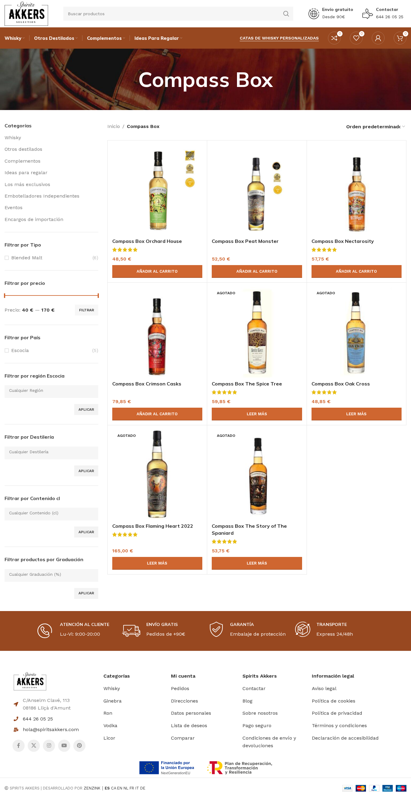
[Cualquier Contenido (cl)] (49, 513)
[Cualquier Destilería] (49, 451)
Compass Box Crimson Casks (146, 384)
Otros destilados (23, 149)
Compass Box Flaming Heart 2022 (152, 526)
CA (113, 788)
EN (119, 788)
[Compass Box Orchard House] (157, 190)
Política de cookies (333, 701)
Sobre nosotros (260, 713)
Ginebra (112, 701)
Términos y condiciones (339, 725)
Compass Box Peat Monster (245, 241)
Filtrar (86, 310)
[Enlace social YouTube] (64, 746)
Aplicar (86, 409)
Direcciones (184, 701)
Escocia (20, 350)
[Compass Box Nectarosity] (357, 190)
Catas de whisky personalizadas (279, 38)
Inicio (113, 126)
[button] (157, 271)
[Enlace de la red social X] (34, 746)
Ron (107, 713)
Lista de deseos (189, 725)
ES (107, 788)
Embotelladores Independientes (42, 196)
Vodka (110, 725)
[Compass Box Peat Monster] (257, 190)
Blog (247, 701)
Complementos (22, 161)
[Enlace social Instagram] (49, 746)
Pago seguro (256, 725)
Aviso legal (324, 688)
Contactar (387, 9)
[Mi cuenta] (378, 38)
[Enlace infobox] (330, 13)
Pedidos (180, 688)
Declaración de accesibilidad (345, 738)
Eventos (14, 207)
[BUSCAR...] (286, 14)
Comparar (183, 738)
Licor (109, 738)
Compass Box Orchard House (147, 241)
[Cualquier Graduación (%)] (49, 574)
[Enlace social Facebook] (18, 746)
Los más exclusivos (27, 184)
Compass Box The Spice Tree (247, 384)
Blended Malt (26, 258)
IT (137, 788)
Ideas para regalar (26, 172)
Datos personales (191, 713)
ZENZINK (92, 788)
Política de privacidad (337, 713)
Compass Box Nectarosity (343, 241)
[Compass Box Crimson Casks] (157, 332)
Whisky (13, 137)
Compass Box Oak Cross (341, 384)
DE (142, 788)
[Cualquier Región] (49, 390)
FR (132, 788)
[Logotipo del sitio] (26, 13)
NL (126, 788)
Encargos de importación (34, 219)
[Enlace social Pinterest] (79, 746)
